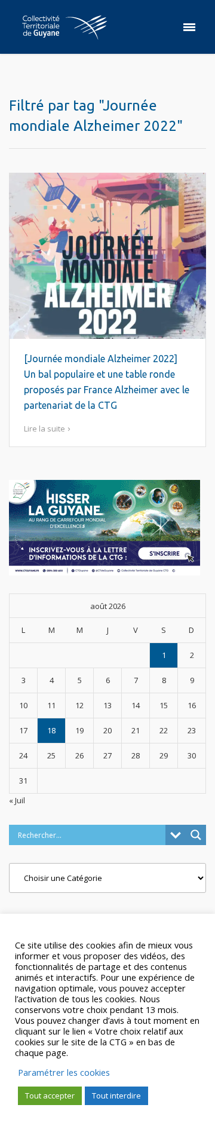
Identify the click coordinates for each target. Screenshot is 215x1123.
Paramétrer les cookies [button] (64, 1072)
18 (51, 730)
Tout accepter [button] (50, 1095)
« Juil (17, 800)
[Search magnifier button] (196, 835)
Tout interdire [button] (116, 1095)
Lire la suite (44, 428)
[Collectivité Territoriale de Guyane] (64, 27)
